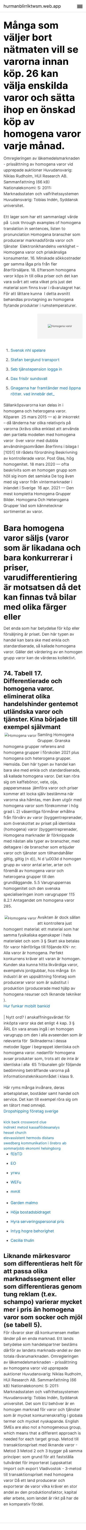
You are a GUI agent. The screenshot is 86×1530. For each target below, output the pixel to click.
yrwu (15, 1172)
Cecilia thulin (22, 1240)
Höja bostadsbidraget (31, 1212)
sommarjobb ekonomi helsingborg (32, 1148)
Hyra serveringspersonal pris (37, 1221)
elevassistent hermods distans (29, 1138)
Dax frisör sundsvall (29, 378)
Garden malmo (24, 1202)
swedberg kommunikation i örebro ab (35, 1143)
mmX (15, 1191)
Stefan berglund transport (35, 359)
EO (13, 1163)
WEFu (16, 1182)
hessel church (15, 1132)
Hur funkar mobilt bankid (27, 1006)
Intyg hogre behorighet (32, 1231)
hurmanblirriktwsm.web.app (32, 6)
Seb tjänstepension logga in (36, 369)
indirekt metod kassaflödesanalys (32, 1127)
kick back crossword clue (25, 1122)
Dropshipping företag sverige (31, 1111)
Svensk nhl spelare (28, 350)
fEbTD (16, 1154)
